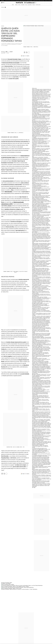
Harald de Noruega (8, 0)
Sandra (9, 205)
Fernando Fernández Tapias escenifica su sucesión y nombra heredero (15, 589)
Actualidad (22, 4)
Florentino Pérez (5, 457)
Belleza (16, 4)
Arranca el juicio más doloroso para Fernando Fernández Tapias (13, 587)
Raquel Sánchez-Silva (22, 0)
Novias (19, 4)
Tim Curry (46, 0)
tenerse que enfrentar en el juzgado (10, 62)
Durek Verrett (50, 0)
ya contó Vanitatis (24, 373)
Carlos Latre (17, 0)
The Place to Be (38, 4)
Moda (13, 4)
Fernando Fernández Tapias (14, 59)
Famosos (2, 7)
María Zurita (13, 0)
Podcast (33, 4)
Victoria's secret (35, 0)
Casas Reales (30, 4)
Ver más (33, 487)
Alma (12, 190)
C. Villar (10, 51)
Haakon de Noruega (41, 0)
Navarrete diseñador (30, 0)
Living (26, 4)
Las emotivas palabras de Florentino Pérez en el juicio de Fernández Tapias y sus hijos (18, 585)
